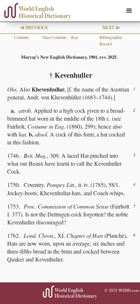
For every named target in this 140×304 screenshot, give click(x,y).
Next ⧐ (111, 27)
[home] (36, 11)
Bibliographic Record (110, 40)
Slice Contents (54, 37)
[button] (129, 11)
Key (74, 37)
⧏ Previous (34, 27)
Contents (21, 37)
